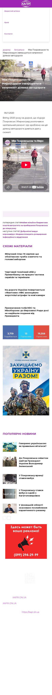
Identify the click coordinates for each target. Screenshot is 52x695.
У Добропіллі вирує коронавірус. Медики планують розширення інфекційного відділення (24, 234)
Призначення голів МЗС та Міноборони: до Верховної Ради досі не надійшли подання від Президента (27, 312)
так (10, 326)
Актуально (19, 50)
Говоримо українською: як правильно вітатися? (33, 444)
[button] (48, 3)
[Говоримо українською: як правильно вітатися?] (10, 447)
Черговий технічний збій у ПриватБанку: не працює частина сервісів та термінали (24, 275)
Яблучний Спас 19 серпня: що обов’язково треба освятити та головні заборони (23, 257)
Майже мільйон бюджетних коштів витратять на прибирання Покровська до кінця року (25, 225)
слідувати (26, 326)
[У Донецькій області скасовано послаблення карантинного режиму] (10, 508)
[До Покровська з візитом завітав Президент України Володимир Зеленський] (10, 461)
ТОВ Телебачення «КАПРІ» (16, 633)
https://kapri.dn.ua (30, 612)
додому (7, 50)
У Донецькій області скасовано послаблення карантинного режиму (33, 508)
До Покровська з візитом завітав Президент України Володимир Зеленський (33, 462)
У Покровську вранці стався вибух (31, 476)
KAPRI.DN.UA (19, 597)
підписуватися (41, 326)
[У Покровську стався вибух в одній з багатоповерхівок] (10, 494)
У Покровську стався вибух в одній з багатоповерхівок (31, 493)
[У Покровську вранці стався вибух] (10, 479)
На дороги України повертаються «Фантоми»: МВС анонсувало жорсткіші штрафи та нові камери (25, 292)
